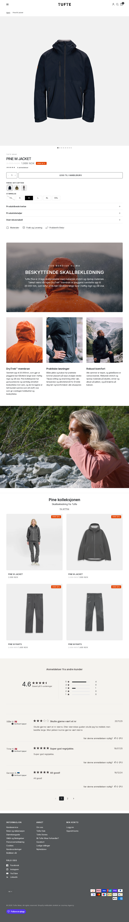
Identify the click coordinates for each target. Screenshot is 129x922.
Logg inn (70, 827)
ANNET (39, 822)
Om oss (39, 827)
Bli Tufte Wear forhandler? (47, 838)
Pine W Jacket (15, 574)
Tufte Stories (41, 834)
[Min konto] (113, 4)
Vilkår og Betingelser (15, 838)
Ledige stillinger (43, 845)
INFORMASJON (14, 822)
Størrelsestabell (14, 220)
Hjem (8, 13)
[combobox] (117, 4)
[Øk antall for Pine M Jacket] (15, 175)
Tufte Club (40, 831)
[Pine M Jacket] (94, 542)
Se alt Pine (64, 509)
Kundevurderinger (14, 849)
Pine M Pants (75, 644)
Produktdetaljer (14, 213)
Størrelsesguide (13, 834)
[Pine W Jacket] (34, 542)
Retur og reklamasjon (15, 831)
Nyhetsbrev (41, 849)
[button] (10, 188)
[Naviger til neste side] (73, 798)
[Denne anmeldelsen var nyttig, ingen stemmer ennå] (115, 738)
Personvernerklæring (15, 842)
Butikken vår (11, 853)
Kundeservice (12, 827)
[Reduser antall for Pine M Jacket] (8, 175)
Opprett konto (72, 831)
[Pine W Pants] (34, 612)
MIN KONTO (72, 822)
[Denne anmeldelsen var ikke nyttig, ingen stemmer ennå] (120, 738)
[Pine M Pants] (94, 612)
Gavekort (40, 842)
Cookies (9, 845)
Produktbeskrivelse (16, 206)
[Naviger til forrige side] (55, 798)
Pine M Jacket (75, 574)
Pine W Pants (15, 644)
